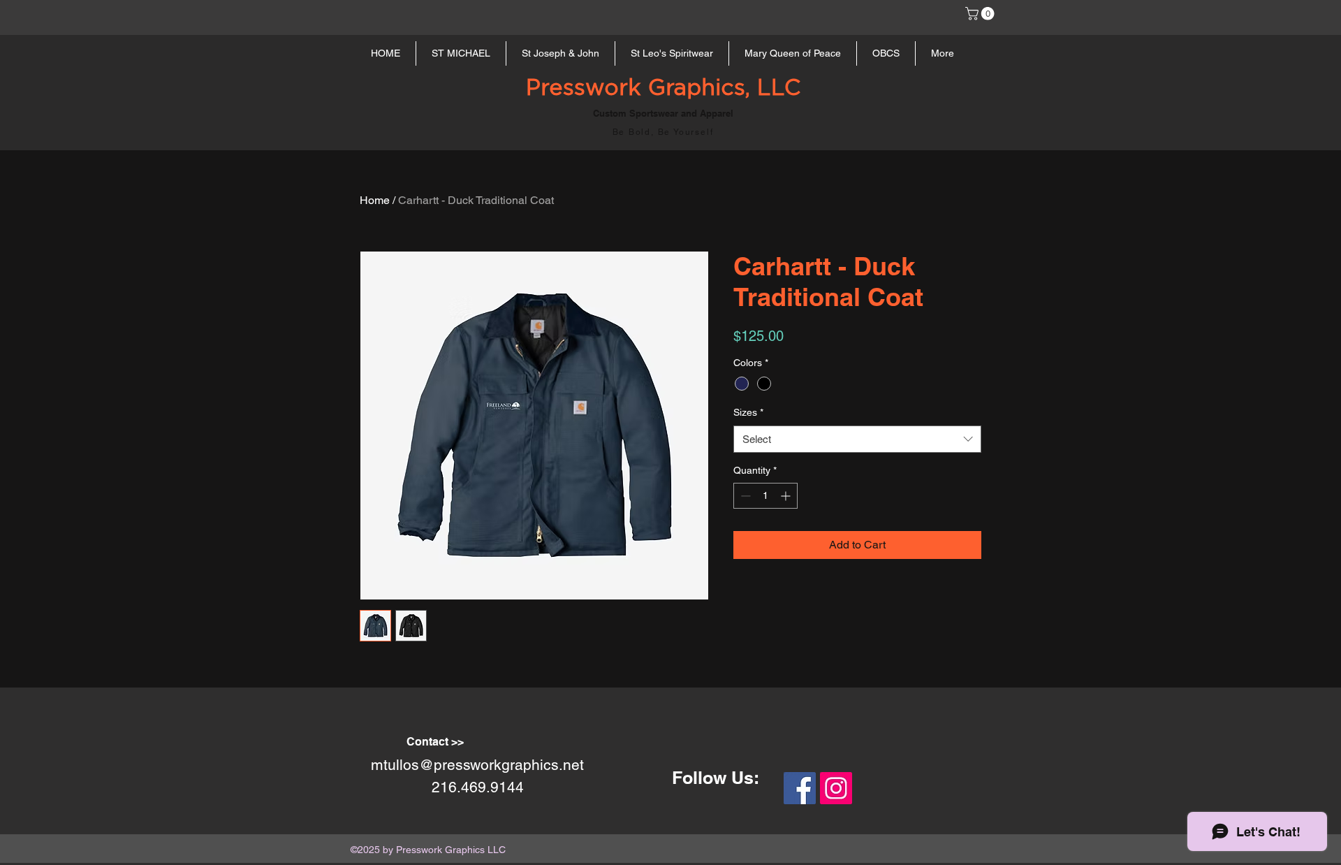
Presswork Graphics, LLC (663, 88)
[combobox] (857, 439)
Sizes (748, 412)
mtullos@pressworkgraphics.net (477, 764)
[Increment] (787, 496)
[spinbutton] (765, 496)
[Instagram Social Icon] (836, 788)
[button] (981, 13)
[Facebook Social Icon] (800, 788)
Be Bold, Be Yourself (663, 132)
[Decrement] (744, 496)
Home (375, 200)
